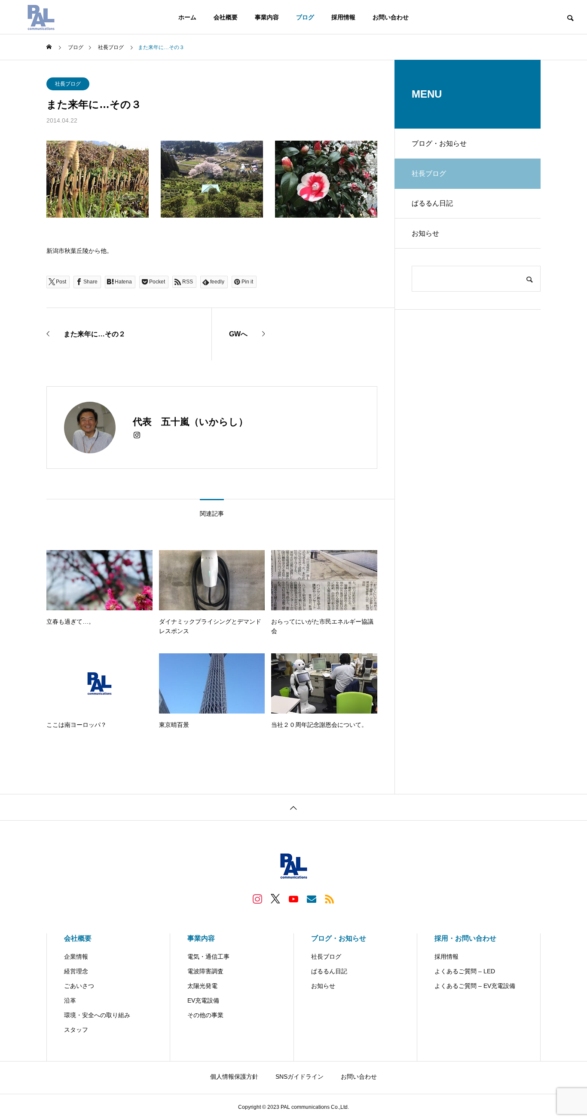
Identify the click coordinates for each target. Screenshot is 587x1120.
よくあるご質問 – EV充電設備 (474, 985)
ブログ (305, 17)
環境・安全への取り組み (97, 1015)
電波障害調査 (205, 971)
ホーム (187, 17)
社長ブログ (68, 84)
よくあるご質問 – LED (464, 971)
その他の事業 (205, 1015)
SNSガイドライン (299, 1076)
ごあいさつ (79, 985)
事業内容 (267, 17)
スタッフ (76, 1029)
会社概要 (226, 17)
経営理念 (76, 971)
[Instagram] (137, 435)
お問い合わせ (391, 17)
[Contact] (311, 898)
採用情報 (343, 17)
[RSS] (329, 898)
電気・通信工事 (208, 956)
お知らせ (425, 233)
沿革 (70, 1000)
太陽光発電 (202, 985)
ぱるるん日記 (432, 203)
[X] (275, 898)
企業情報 (76, 956)
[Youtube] (293, 898)
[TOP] (293, 807)
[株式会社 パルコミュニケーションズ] (41, 17)
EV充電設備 (203, 1000)
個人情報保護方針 (234, 1076)
